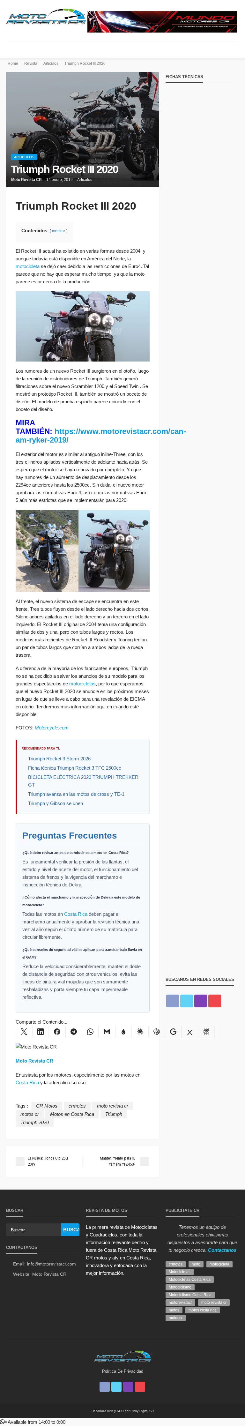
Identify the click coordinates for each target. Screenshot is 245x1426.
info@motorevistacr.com (51, 1263)
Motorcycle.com (52, 727)
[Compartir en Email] (107, 1032)
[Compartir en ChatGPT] (156, 1032)
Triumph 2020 (34, 1122)
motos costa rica (203, 1310)
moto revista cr (112, 1106)
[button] (32, 1422)
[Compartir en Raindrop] (123, 1032)
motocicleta (28, 266)
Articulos (24, 157)
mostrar (58, 231)
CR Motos (46, 1106)
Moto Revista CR (26, 179)
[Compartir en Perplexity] (206, 1032)
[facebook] (173, 1001)
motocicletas (82, 683)
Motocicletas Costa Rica (190, 1279)
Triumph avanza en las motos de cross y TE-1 (76, 794)
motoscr (175, 1318)
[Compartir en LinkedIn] (40, 1032)
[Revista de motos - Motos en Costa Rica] (46, 15)
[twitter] (187, 1001)
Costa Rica (75, 914)
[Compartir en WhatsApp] (90, 1032)
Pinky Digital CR (142, 1411)
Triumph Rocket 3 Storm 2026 (59, 758)
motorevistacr (180, 1302)
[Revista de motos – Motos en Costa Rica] (122, 1355)
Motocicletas (179, 1272)
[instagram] (201, 1001)
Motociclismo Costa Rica (190, 1295)
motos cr (29, 1114)
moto (196, 1264)
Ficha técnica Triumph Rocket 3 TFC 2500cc (74, 768)
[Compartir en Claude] (140, 1032)
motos (174, 1310)
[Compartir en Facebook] (57, 1032)
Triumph (113, 1114)
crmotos (77, 1106)
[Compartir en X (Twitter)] (24, 1032)
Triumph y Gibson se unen (55, 803)
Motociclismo (180, 1287)
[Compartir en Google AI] (173, 1032)
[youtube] (215, 1001)
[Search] (233, 50)
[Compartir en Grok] (190, 1032)
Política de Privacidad (122, 1371)
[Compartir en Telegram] (73, 1032)
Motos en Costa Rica (72, 1114)
